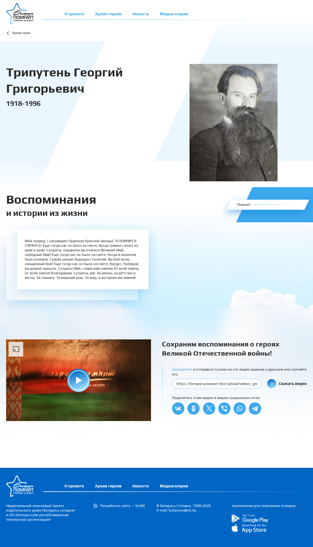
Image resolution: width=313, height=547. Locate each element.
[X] (209, 408)
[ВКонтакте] (178, 408)
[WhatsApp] (240, 408)
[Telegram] (255, 408)
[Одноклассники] (193, 408)
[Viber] (224, 408)
